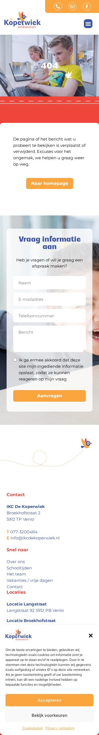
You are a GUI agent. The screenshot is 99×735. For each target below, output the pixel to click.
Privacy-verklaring (59, 728)
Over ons (16, 561)
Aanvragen (49, 395)
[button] (91, 635)
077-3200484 (24, 531)
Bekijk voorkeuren (49, 715)
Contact (15, 586)
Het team (16, 574)
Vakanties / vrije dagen (30, 580)
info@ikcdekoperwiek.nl (35, 538)
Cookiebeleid (32, 728)
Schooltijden (19, 568)
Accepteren (49, 700)
